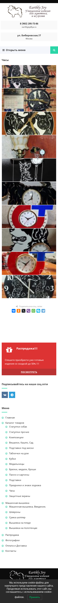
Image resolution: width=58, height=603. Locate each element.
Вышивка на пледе (20, 522)
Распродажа (12, 534)
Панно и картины (19, 474)
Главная (10, 417)
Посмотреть (29, 372)
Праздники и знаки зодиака (25, 485)
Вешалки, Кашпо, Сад (21, 442)
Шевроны (14, 511)
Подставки (15, 480)
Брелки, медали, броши (22, 469)
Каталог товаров (14, 422)
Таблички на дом (19, 453)
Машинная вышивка (17, 502)
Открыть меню (15, 50)
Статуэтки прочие (19, 431)
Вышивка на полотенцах (23, 527)
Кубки (12, 458)
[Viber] (28, 311)
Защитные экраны (19, 496)
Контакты (10, 550)
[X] (23, 311)
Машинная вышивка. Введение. (27, 506)
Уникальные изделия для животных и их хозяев (29, 11)
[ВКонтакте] (13, 311)
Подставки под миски (21, 447)
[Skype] (38, 311)
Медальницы (16, 463)
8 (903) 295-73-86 (29, 23)
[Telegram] (43, 311)
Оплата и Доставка (16, 545)
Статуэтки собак (18, 426)
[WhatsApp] (33, 311)
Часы (12, 490)
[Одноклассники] (18, 311)
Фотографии (12, 540)
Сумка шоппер (17, 517)
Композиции (16, 437)
